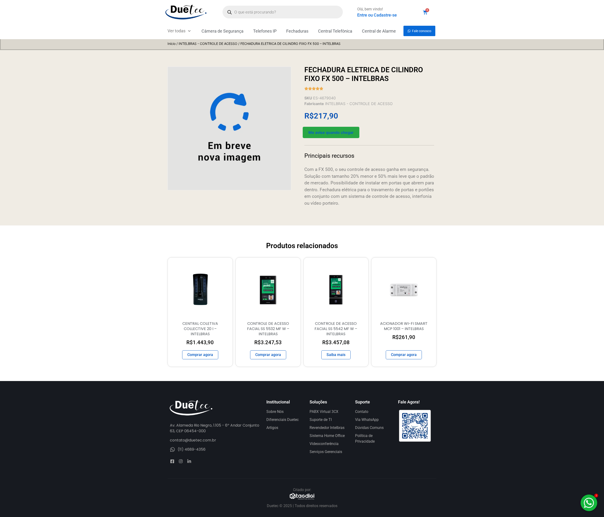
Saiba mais (336, 354)
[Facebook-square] (172, 461)
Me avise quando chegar (331, 132)
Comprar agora (200, 354)
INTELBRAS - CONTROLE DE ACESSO (208, 44)
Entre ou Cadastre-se (377, 15)
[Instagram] (180, 461)
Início (172, 44)
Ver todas (176, 30)
